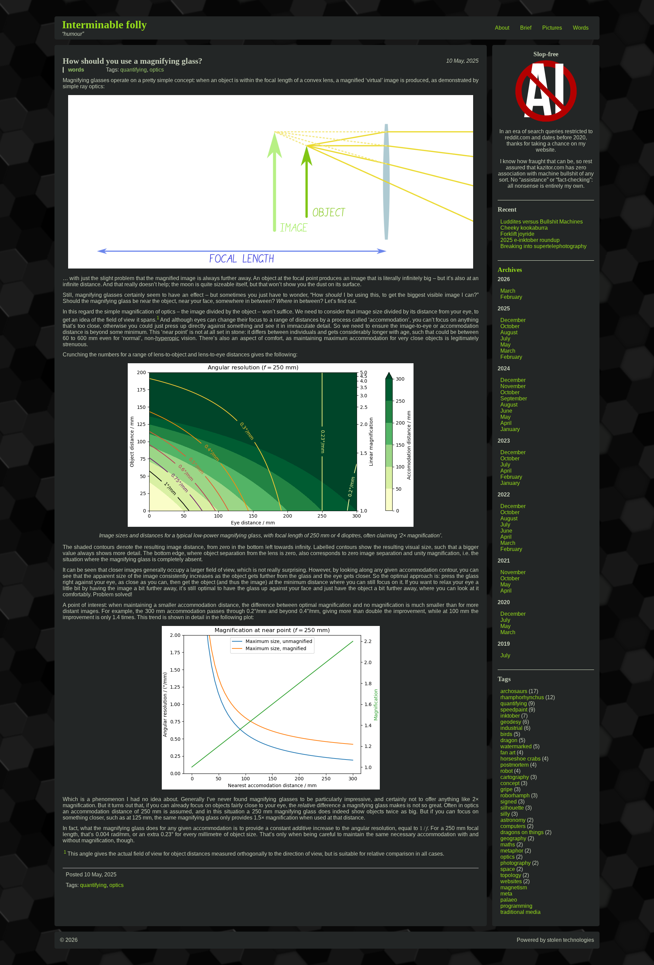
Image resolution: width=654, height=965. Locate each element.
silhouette (512, 808)
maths (507, 844)
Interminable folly (104, 24)
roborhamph (515, 795)
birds (506, 734)
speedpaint (513, 710)
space (507, 869)
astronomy (513, 820)
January (510, 429)
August (508, 332)
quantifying (133, 70)
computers (513, 826)
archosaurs (513, 691)
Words (581, 28)
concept (509, 783)
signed (508, 802)
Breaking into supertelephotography (543, 246)
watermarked (516, 746)
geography (513, 838)
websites (511, 881)
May (505, 345)
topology (510, 875)
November (513, 386)
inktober (510, 716)
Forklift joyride (517, 234)
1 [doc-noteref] (158, 317)
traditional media (520, 912)
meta (506, 894)
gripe (506, 789)
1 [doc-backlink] (65, 852)
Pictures (552, 28)
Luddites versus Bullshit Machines (541, 222)
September (513, 398)
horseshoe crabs (520, 759)
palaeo (508, 900)
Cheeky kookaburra (524, 228)
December (513, 320)
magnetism (513, 887)
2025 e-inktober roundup (530, 240)
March (507, 291)
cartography (514, 777)
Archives (510, 269)
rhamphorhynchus (522, 697)
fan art (507, 752)
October (509, 326)
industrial (511, 728)
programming (516, 906)
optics (157, 70)
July (505, 338)
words (76, 70)
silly (505, 814)
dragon (508, 740)
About (502, 28)
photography (515, 863)
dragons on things (522, 832)
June (506, 411)
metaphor (511, 851)
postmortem (514, 765)
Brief (525, 28)
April (506, 423)
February (511, 297)
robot (506, 771)
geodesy (510, 722)
